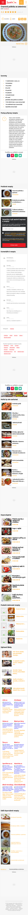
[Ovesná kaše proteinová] (5, 860)
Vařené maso (21, 351)
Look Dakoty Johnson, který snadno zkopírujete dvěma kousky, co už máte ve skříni (7, 754)
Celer (11, 345)
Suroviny (4, 76)
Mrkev (18, 347)
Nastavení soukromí (14, 908)
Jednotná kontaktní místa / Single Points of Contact (14, 909)
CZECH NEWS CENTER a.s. (17, 903)
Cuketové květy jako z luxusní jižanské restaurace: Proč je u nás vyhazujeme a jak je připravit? (20, 797)
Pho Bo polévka (20, 631)
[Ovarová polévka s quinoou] (5, 834)
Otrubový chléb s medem (18, 826)
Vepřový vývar (7, 353)
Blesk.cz (17, 742)
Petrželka (11, 349)
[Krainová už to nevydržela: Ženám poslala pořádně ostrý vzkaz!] (8, 704)
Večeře (16, 335)
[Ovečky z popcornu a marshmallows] (5, 851)
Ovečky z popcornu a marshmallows (16, 851)
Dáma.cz (5, 721)
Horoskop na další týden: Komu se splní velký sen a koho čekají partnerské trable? (7, 796)
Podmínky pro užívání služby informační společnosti (14, 906)
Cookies (7, 908)
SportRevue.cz (7, 763)
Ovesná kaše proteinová (17, 860)
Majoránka (12, 347)
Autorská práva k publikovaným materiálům (14, 905)
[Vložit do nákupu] (22, 19)
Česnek (16, 345)
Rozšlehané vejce (8, 351)
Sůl (15, 351)
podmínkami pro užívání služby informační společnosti (15, 233)
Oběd (11, 335)
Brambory (6, 345)
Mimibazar (17, 700)
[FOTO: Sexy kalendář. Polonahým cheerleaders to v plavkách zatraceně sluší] (8, 768)
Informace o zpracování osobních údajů (13, 907)
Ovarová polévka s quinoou (18, 834)
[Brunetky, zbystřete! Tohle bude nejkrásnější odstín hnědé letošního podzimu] (20, 725)
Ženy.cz (5, 742)
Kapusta (6, 347)
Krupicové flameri (20, 609)
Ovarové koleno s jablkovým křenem (16, 843)
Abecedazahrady (19, 785)
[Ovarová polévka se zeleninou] (14, 41)
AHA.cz (4, 700)
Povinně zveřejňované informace (14, 910)
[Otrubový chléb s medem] (5, 825)
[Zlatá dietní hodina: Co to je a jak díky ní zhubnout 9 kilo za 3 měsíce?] (8, 725)
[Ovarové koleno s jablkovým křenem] (5, 842)
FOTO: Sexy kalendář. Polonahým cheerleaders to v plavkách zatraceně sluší (8, 776)
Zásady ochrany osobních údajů (18, 239)
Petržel (6, 349)
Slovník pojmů (7, 337)
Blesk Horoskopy (7, 785)
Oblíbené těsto (20, 616)
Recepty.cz (3, 869)
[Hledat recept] (21, 2)
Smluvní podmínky (8, 239)
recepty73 (6, 8)
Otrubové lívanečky (16, 817)
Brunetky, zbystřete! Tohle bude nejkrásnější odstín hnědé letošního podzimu (19, 733)
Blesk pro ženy (19, 721)
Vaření (20, 335)
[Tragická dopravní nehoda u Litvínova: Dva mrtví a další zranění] (20, 746)
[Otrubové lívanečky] (5, 817)
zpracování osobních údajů (18, 235)
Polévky (12, 328)
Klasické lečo (19, 638)
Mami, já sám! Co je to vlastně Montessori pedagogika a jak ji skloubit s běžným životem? (20, 712)
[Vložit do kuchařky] (19, 19)
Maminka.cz (18, 763)
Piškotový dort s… (20, 624)
